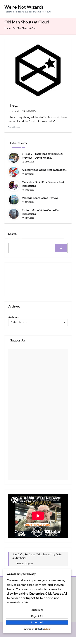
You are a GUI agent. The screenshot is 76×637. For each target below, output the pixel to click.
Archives (13, 317)
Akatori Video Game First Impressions (44, 169)
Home (7, 28)
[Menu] (70, 9)
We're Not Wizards (24, 7)
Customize (37, 609)
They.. (13, 105)
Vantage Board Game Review (40, 197)
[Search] (61, 248)
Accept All (37, 622)
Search (12, 233)
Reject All (37, 616)
